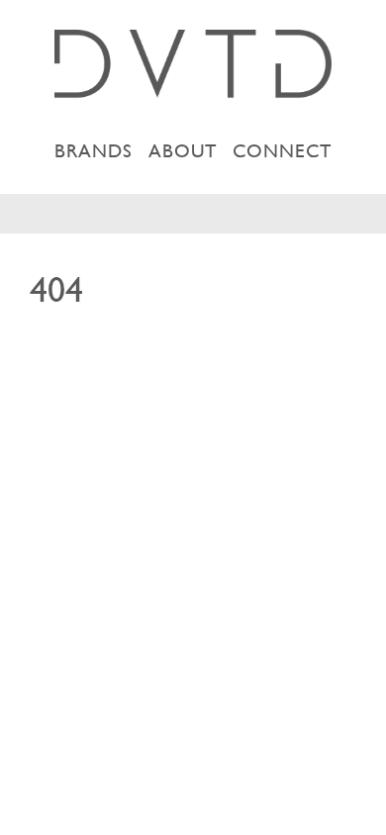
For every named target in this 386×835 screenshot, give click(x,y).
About (182, 151)
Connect (282, 151)
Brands (93, 151)
